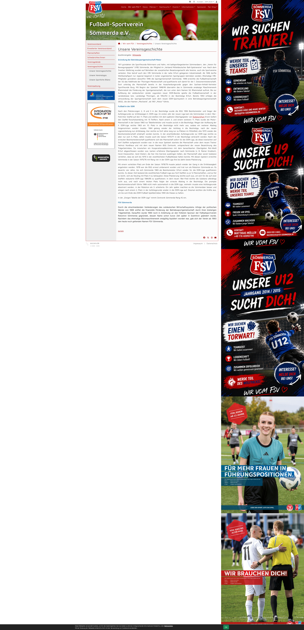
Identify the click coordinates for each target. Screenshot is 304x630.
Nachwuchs (164, 7)
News (145, 7)
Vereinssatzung (93, 86)
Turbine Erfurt (198, 117)
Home (123, 7)
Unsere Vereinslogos (98, 75)
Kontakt (200, 2)
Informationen (188, 7)
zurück (121, 231)
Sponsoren (201, 7)
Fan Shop (212, 7)
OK (226, 627)
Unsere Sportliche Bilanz (99, 80)
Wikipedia (136, 55)
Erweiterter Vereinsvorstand (99, 48)
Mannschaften (93, 53)
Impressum (198, 243)
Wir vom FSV (133, 7)
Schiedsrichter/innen (96, 57)
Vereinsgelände (93, 62)
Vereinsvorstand (94, 44)
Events (175, 7)
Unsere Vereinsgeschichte (100, 71)
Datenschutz (212, 243)
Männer (153, 7)
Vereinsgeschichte (95, 66)
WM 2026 (208, 2)
